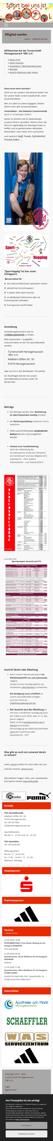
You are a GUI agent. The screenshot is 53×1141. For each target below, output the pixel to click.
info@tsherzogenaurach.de (23, 703)
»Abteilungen (27, 769)
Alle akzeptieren (26, 1125)
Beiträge (14, 69)
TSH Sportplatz (11, 949)
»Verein (13, 764)
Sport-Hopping (16, 63)
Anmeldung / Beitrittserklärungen (26, 66)
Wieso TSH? (14, 59)
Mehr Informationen (23, 1119)
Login (7, 1086)
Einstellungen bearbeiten (26, 1134)
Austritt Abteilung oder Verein (24, 72)
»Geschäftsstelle (30, 781)
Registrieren (11, 1090)
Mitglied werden (40, 39)
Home (27, 39)
